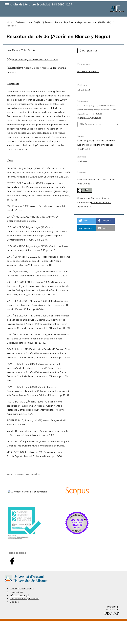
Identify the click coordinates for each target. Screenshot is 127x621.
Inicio (9, 22)
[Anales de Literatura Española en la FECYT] (24, 538)
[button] (86, 221)
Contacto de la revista (22, 588)
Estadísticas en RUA (88, 71)
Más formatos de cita (90, 124)
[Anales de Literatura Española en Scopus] (77, 502)
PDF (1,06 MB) (89, 50)
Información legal (19, 595)
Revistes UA (16, 591)
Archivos (20, 22)
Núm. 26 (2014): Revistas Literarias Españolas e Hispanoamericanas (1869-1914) (70, 22)
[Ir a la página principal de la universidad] (26, 582)
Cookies (14, 601)
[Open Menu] (6, 4)
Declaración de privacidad (24, 598)
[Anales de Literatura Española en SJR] (27, 491)
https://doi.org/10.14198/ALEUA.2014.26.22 (35, 59)
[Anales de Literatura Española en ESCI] (77, 534)
